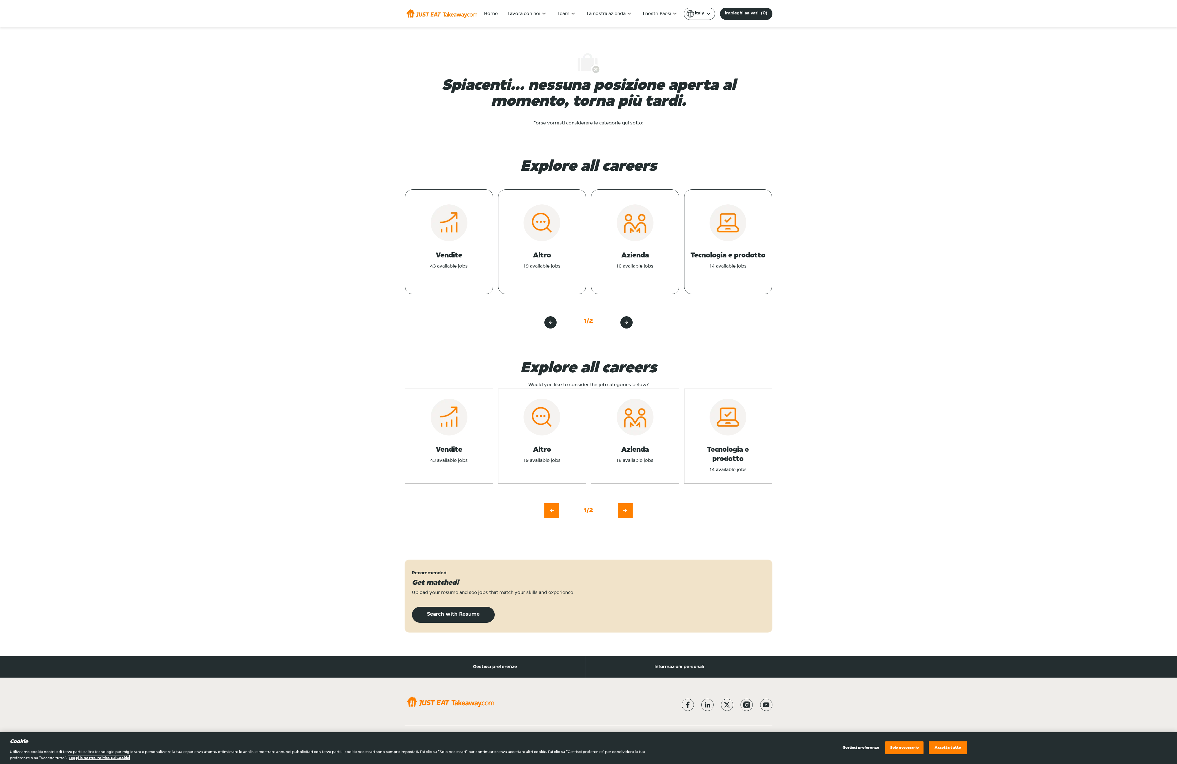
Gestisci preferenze (495, 666)
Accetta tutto (948, 748)
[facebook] (688, 705)
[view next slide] (626, 322)
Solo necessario (904, 748)
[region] (588, 748)
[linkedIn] (707, 705)
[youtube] (766, 705)
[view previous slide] (550, 322)
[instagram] (747, 705)
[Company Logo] (442, 13)
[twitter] (727, 705)
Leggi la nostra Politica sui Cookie (99, 758)
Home (491, 13)
